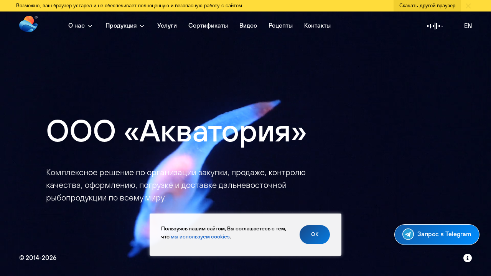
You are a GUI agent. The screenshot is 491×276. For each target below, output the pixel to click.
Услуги (167, 26)
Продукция (121, 26)
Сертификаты (208, 26)
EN (468, 26)
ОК (314, 234)
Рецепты (281, 26)
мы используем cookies (200, 236)
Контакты (317, 26)
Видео (248, 26)
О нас (77, 26)
